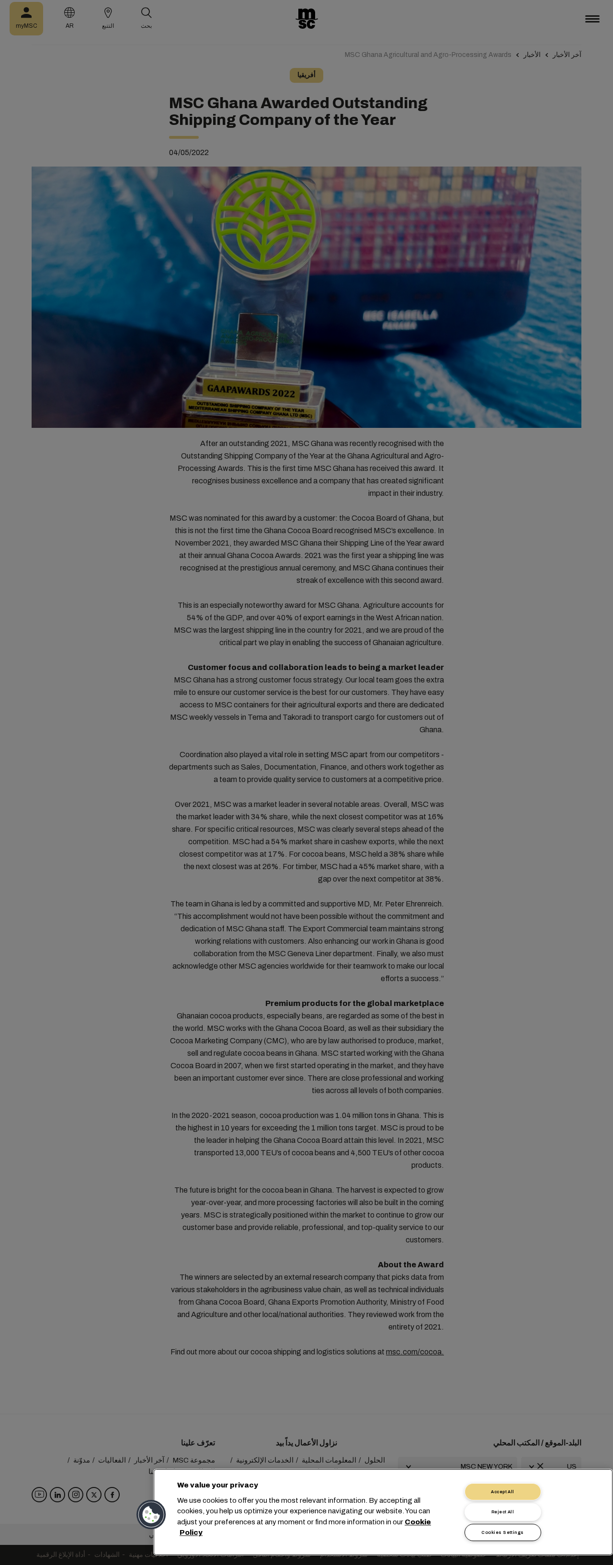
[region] (383, 1512)
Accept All (502, 1491)
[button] (151, 1514)
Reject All (502, 1511)
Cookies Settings (502, 1532)
